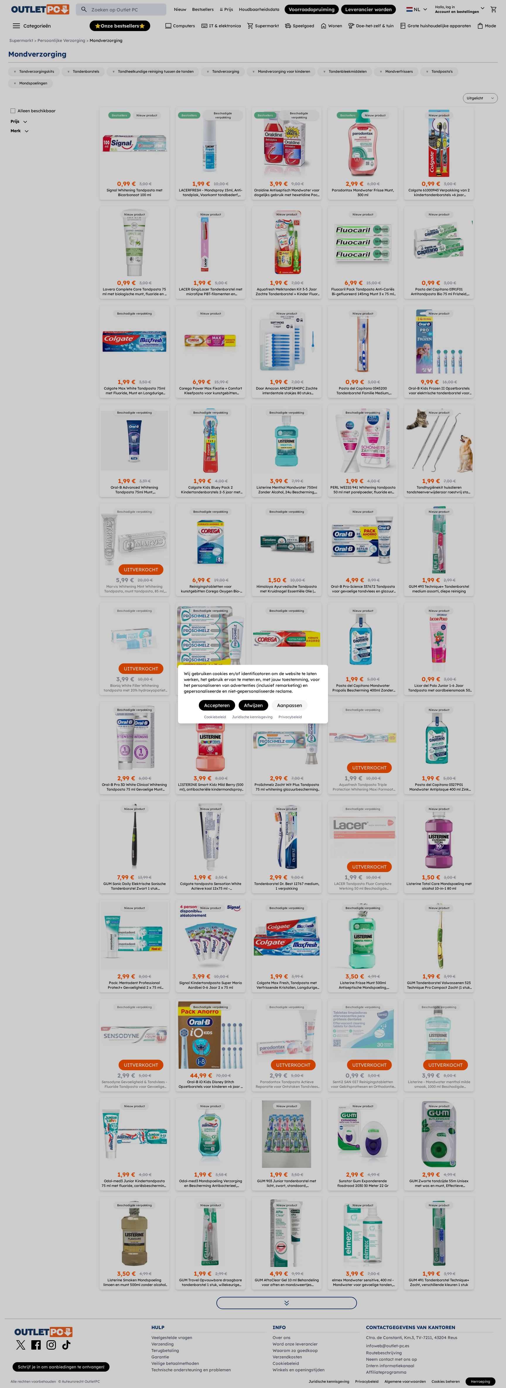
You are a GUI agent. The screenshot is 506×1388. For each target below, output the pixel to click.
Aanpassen (289, 705)
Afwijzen (253, 705)
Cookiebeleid (215, 717)
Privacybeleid (290, 717)
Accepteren (217, 705)
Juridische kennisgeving (252, 717)
